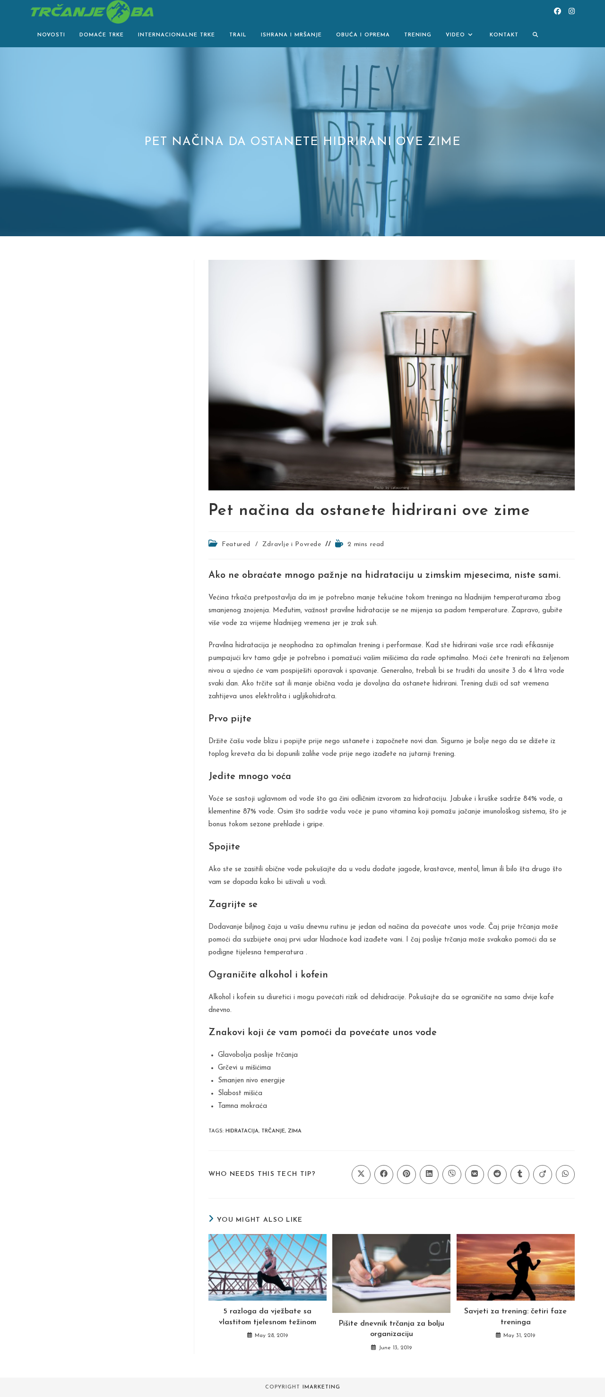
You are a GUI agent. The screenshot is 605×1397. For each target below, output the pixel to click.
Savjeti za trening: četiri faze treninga (515, 1317)
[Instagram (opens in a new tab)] (572, 12)
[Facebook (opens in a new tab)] (557, 12)
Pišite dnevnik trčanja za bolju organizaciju (391, 1329)
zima (295, 1131)
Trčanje (273, 1131)
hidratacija (242, 1131)
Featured (236, 544)
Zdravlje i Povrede (291, 544)
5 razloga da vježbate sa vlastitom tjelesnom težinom (267, 1317)
